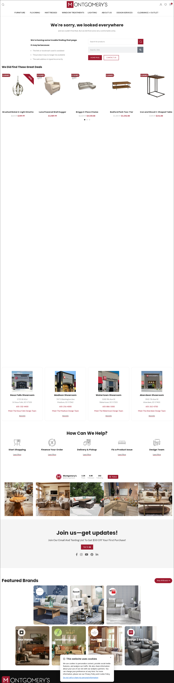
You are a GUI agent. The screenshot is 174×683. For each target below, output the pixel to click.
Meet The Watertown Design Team (108, 411)
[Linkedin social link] (96, 554)
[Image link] (26, 680)
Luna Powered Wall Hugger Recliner (52, 113)
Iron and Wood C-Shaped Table (156, 112)
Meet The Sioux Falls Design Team (22, 411)
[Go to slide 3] (89, 119)
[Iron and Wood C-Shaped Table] (156, 86)
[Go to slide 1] (84, 119)
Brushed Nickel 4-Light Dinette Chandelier (17, 113)
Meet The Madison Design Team (65, 411)
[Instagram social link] (81, 554)
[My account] (160, 4)
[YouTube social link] (86, 554)
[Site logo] (87, 4)
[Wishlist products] (165, 4)
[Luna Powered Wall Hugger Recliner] (52, 86)
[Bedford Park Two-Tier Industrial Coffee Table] (121, 86)
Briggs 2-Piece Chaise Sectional (87, 113)
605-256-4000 (65, 406)
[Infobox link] (50, 605)
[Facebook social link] (77, 554)
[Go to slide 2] (87, 119)
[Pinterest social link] (91, 554)
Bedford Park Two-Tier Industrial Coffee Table (121, 113)
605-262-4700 (152, 406)
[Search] (3, 4)
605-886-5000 (108, 406)
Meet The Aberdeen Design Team (152, 411)
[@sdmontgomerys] (58, 476)
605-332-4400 (22, 406)
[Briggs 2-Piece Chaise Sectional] (87, 86)
